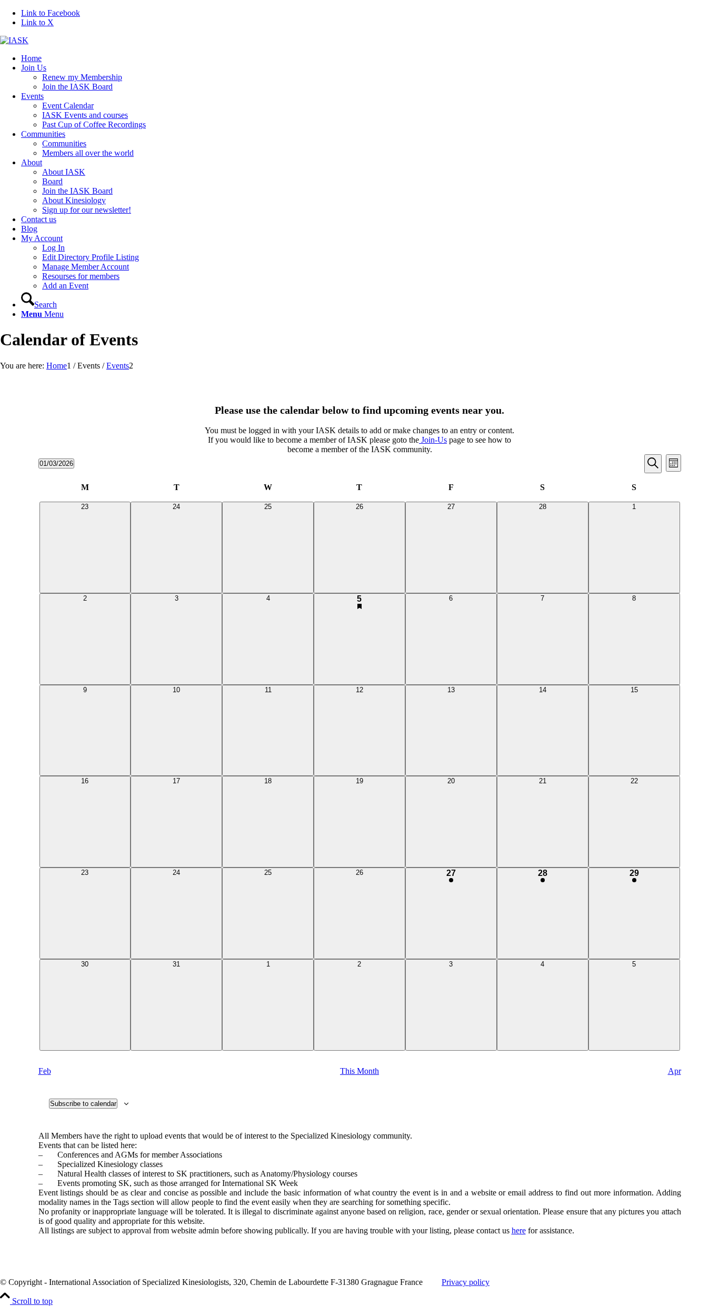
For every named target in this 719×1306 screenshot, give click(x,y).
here (519, 1230)
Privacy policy (466, 1282)
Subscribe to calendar (83, 1104)
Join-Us (433, 439)
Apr (674, 1070)
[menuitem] (370, 58)
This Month (359, 1070)
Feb (44, 1070)
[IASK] (14, 40)
